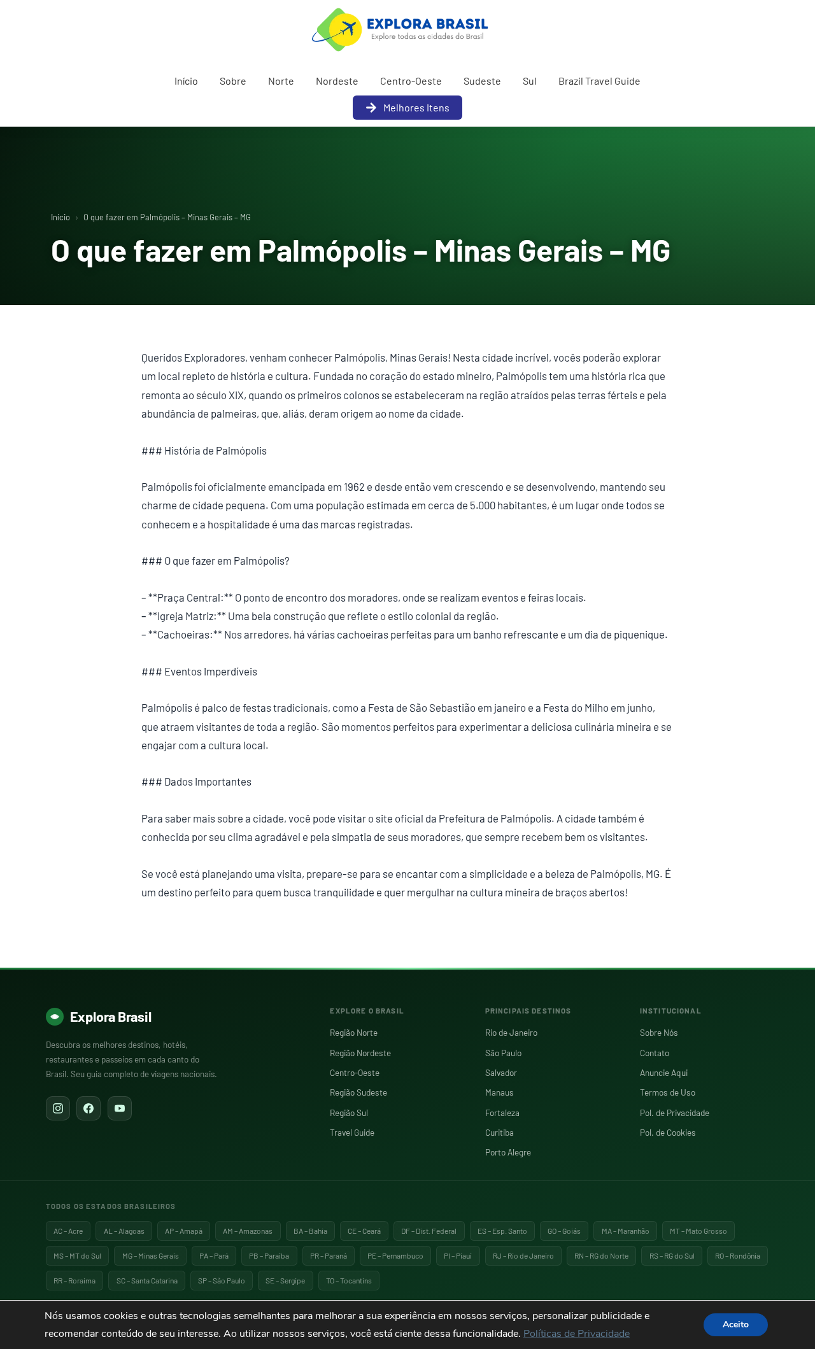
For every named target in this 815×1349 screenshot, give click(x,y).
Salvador (501, 1072)
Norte (281, 80)
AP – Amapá (183, 1230)
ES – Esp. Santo (502, 1230)
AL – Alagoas (124, 1230)
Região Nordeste (360, 1052)
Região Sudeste (358, 1092)
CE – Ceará (364, 1230)
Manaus (499, 1092)
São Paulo (503, 1052)
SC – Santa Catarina (147, 1280)
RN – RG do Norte (601, 1255)
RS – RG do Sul (672, 1255)
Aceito (736, 1324)
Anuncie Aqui (664, 1072)
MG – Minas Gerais (150, 1255)
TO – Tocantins (349, 1280)
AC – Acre (68, 1230)
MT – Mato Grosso (698, 1230)
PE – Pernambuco (395, 1255)
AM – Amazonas (248, 1230)
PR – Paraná (328, 1255)
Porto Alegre (508, 1152)
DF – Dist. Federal (429, 1230)
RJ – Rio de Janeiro (523, 1255)
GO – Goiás (564, 1230)
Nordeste (337, 80)
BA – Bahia (310, 1230)
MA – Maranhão (625, 1230)
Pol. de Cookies (668, 1132)
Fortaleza (502, 1112)
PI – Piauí (458, 1255)
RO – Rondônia (737, 1255)
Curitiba (499, 1132)
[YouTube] (120, 1108)
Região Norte (354, 1032)
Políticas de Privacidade (576, 1334)
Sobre (233, 80)
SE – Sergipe (285, 1280)
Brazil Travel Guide (599, 80)
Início (186, 80)
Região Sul (349, 1112)
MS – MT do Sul (77, 1255)
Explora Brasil (111, 1016)
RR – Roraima (74, 1280)
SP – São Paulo (221, 1280)
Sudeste (482, 80)
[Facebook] (88, 1108)
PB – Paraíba (269, 1255)
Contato (654, 1052)
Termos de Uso (667, 1092)
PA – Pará (214, 1255)
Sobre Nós (659, 1032)
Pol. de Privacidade (674, 1112)
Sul (530, 80)
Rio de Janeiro (511, 1032)
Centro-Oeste (411, 80)
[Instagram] (58, 1108)
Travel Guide (352, 1132)
